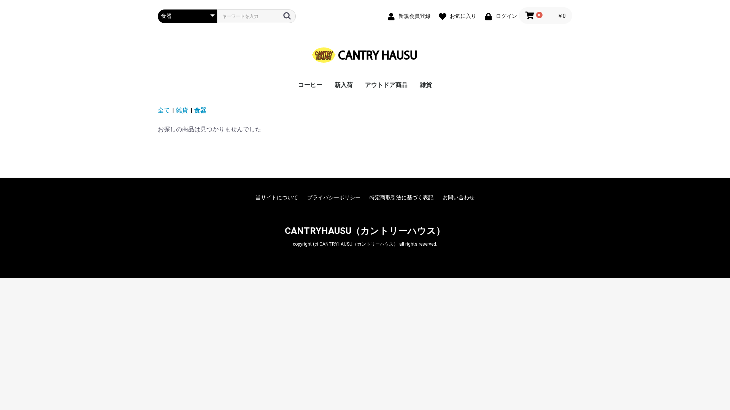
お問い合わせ (458, 197)
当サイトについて (277, 197)
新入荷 (344, 84)
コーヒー (310, 84)
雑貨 (426, 84)
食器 (200, 110)
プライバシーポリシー (333, 197)
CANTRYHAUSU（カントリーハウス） (365, 231)
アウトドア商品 (386, 84)
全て (164, 110)
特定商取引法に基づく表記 (401, 197)
